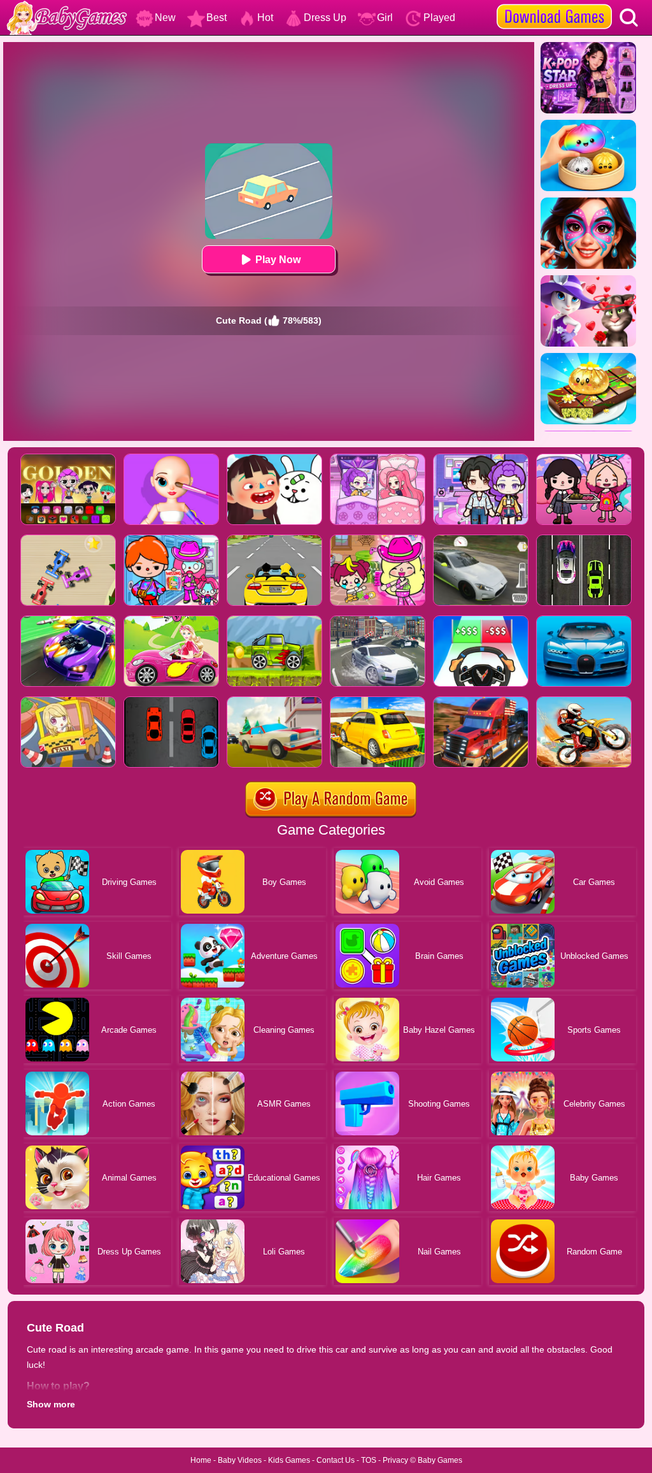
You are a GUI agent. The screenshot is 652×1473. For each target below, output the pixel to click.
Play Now (278, 259)
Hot (265, 17)
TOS (368, 1460)
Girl (385, 17)
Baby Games (440, 1460)
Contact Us (335, 1460)
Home (200, 1460)
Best (216, 17)
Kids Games (289, 1460)
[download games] (554, 4)
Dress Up (325, 17)
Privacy (395, 1460)
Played (439, 17)
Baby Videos (240, 1460)
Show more (51, 1404)
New (165, 17)
